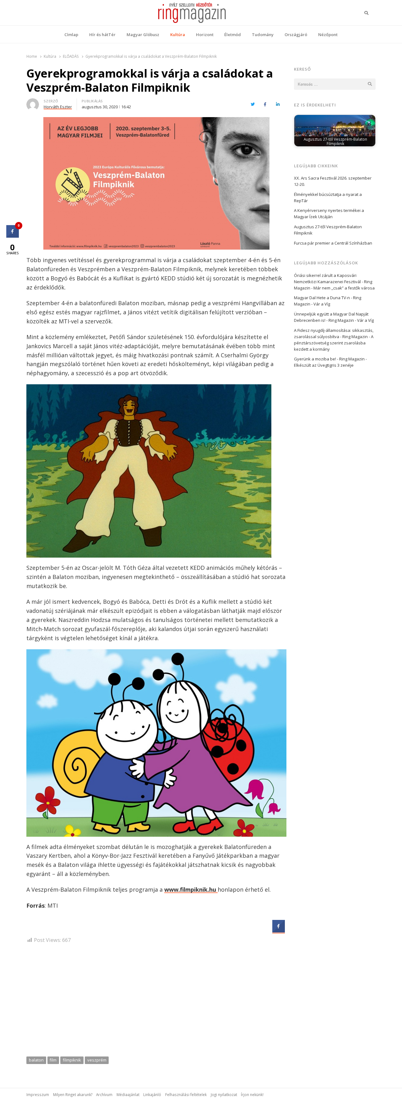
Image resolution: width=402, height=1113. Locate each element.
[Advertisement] (156, 1002)
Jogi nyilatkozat (224, 1094)
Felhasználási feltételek (186, 1094)
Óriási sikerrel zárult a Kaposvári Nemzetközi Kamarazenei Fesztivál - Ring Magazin (333, 282)
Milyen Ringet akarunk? (72, 1094)
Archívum (104, 1094)
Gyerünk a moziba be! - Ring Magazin (329, 359)
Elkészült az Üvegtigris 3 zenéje (324, 365)
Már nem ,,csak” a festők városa (344, 288)
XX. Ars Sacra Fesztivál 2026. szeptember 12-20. (333, 181)
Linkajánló (152, 1094)
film (53, 1060)
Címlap (71, 34)
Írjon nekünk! (252, 1094)
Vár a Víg (321, 304)
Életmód (232, 34)
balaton (36, 1060)
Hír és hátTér (102, 34)
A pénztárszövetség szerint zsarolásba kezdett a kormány (333, 343)
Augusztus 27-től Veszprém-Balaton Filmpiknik (328, 230)
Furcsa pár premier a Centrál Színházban (333, 243)
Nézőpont (328, 34)
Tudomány (263, 34)
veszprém (96, 1060)
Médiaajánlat (128, 1094)
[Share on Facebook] (278, 930)
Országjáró (296, 34)
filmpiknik (72, 1060)
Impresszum (37, 1094)
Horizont (205, 34)
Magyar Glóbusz (143, 34)
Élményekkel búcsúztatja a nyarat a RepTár (328, 197)
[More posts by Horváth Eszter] (32, 102)
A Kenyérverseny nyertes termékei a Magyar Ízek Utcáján (329, 213)
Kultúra (177, 34)
